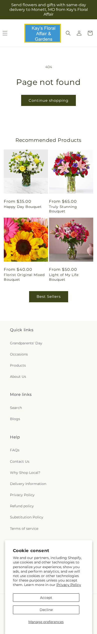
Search (16, 408)
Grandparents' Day (26, 343)
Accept (46, 597)
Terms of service (24, 528)
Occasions (19, 354)
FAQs (14, 450)
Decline (46, 610)
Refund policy (22, 506)
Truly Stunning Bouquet (63, 208)
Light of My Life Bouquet (64, 277)
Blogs (15, 419)
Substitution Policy (26, 517)
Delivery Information (28, 484)
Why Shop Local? (25, 472)
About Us (18, 376)
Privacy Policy (68, 585)
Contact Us (19, 461)
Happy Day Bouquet (23, 206)
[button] (68, 33)
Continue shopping (48, 100)
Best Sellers (49, 296)
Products (18, 365)
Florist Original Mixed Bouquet (24, 277)
